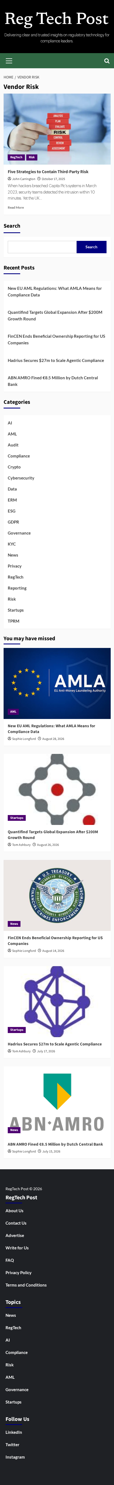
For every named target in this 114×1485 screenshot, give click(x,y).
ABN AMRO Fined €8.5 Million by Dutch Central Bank (53, 381)
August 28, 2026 (53, 739)
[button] (9, 60)
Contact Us (16, 1222)
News (13, 554)
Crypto (14, 466)
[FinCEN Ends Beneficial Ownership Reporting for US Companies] (57, 895)
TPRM (13, 620)
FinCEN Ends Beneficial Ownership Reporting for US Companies (56, 339)
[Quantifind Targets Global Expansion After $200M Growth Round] (57, 789)
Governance (19, 532)
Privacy (15, 565)
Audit (13, 444)
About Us (15, 1210)
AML (12, 433)
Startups (16, 609)
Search (12, 226)
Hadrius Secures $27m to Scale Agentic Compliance (56, 360)
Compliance (19, 455)
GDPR (13, 521)
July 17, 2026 (46, 1051)
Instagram (15, 1456)
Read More (16, 207)
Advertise (15, 1235)
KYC (12, 543)
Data (12, 488)
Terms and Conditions (26, 1284)
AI (10, 422)
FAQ (10, 1260)
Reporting (17, 587)
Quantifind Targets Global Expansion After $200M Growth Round (55, 315)
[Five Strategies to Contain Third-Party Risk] (57, 129)
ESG (11, 510)
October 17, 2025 (53, 179)
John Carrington (23, 179)
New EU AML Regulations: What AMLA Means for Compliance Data (55, 291)
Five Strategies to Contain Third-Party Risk (48, 172)
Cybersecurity (21, 477)
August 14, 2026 (53, 951)
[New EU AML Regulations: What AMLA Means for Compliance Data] (57, 683)
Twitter (12, 1444)
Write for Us (17, 1247)
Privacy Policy (19, 1272)
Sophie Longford (24, 739)
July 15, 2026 (51, 1151)
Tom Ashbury (21, 845)
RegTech (16, 157)
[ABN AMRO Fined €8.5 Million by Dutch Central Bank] (57, 1101)
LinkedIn (14, 1432)
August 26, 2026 (48, 845)
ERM (12, 499)
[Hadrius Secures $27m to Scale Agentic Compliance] (57, 1001)
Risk (32, 157)
